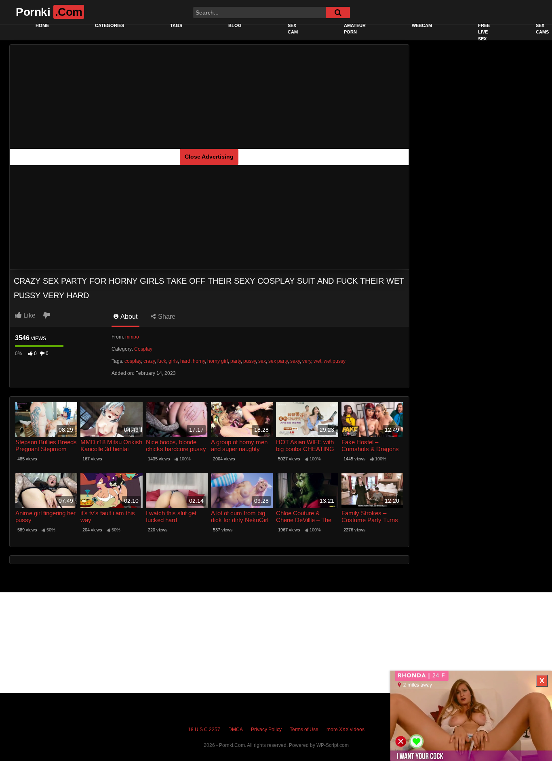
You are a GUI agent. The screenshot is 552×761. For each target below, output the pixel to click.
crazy (149, 361)
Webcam (422, 25)
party (235, 361)
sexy (295, 361)
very (306, 361)
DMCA (235, 729)
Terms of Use (304, 729)
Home (42, 25)
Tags (176, 25)
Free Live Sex (484, 32)
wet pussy (335, 361)
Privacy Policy (266, 729)
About (128, 316)
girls (173, 361)
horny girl (217, 361)
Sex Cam (293, 29)
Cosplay (143, 349)
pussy (249, 361)
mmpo (132, 337)
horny (199, 361)
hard (185, 361)
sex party (278, 361)
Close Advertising (209, 156)
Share (165, 316)
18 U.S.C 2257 (204, 729)
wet (317, 361)
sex (262, 361)
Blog (235, 25)
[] (338, 12)
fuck (161, 361)
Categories (109, 25)
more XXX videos (345, 729)
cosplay (132, 361)
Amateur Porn (355, 29)
